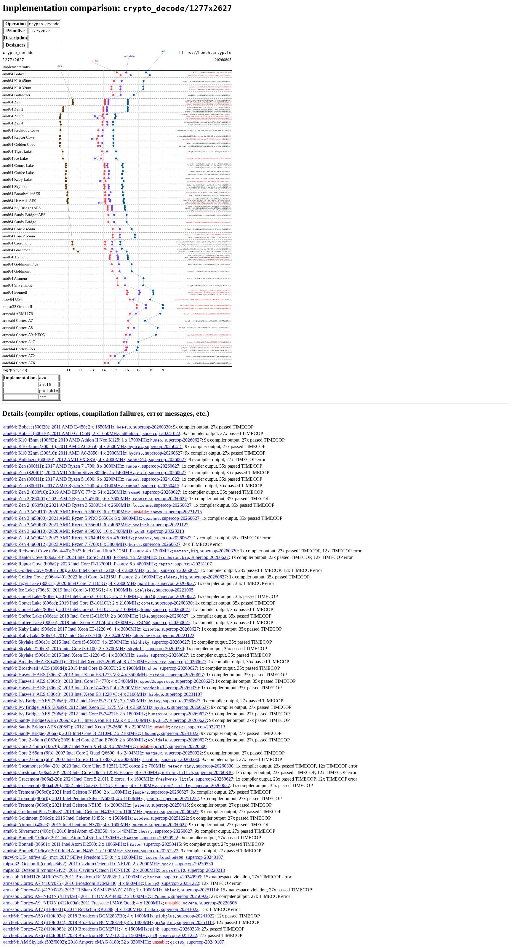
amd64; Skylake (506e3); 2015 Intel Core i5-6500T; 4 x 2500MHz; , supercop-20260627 (96, 642)
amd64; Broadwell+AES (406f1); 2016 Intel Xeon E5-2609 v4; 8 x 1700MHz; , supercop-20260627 (104, 661)
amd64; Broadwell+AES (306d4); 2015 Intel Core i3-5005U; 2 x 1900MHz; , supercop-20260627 (100, 668)
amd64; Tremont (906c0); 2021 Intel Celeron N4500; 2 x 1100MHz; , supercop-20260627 (95, 791)
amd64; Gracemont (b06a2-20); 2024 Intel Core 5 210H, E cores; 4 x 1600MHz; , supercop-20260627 (118, 778)
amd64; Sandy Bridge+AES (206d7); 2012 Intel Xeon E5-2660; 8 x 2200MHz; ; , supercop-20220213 (114, 726)
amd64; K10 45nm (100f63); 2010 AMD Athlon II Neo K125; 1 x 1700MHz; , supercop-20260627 (102, 439)
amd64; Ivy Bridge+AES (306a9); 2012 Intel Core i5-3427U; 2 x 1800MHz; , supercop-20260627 (105, 713)
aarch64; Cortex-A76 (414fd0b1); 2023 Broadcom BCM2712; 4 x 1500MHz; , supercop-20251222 (100, 935)
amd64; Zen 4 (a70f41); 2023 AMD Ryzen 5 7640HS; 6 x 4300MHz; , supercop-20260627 (97, 537)
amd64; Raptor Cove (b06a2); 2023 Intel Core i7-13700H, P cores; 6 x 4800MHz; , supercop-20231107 (107, 563)
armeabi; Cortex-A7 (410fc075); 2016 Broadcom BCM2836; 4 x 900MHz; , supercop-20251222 (101, 883)
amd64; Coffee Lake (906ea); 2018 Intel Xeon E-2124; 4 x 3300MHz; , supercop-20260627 (96, 622)
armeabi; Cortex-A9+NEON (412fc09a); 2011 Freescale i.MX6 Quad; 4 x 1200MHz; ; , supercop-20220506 (120, 902)
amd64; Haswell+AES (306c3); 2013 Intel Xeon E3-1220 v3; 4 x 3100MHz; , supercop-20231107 (102, 694)
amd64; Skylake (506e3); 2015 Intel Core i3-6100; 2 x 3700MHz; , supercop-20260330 (93, 648)
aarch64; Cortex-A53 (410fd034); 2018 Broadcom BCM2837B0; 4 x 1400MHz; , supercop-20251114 (108, 922)
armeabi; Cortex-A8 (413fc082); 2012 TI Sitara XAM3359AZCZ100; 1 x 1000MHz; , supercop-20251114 (110, 889)
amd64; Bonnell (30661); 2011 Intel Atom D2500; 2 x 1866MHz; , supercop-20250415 (92, 844)
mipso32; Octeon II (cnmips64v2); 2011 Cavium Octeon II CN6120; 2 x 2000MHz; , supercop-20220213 (114, 870)
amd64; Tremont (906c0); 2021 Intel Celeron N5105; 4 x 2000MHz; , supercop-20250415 (96, 805)
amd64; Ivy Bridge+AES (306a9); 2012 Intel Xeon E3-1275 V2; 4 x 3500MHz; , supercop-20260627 (106, 707)
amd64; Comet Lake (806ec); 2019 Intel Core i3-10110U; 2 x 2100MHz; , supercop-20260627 (99, 596)
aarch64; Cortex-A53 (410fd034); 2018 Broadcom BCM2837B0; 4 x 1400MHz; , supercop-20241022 (109, 915)
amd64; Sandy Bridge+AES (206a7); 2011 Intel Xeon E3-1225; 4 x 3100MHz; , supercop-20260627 (105, 720)
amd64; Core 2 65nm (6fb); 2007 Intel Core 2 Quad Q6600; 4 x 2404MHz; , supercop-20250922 (102, 752)
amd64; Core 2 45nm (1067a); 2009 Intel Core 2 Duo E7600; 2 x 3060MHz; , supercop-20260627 (105, 739)
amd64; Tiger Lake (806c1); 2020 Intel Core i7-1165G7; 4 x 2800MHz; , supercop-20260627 (99, 583)
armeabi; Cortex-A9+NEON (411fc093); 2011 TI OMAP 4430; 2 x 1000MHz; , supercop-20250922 (106, 896)
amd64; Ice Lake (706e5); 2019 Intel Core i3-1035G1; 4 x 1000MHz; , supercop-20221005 (98, 589)
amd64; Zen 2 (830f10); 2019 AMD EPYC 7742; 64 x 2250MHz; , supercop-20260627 (91, 492)
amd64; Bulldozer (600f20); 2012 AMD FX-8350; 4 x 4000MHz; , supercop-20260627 (94, 459)
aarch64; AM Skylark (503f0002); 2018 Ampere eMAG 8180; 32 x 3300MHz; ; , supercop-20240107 (113, 941)
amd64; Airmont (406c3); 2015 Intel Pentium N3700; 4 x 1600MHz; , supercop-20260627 (95, 824)
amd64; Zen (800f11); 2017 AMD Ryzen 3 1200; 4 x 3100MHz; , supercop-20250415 (91, 485)
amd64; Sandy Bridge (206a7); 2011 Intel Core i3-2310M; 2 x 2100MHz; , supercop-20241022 (101, 733)
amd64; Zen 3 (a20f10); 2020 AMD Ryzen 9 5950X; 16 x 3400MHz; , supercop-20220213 (93, 531)
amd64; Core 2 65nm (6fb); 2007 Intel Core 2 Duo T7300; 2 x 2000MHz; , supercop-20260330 (101, 759)
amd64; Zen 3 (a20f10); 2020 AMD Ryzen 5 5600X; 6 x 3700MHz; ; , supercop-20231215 (102, 511)
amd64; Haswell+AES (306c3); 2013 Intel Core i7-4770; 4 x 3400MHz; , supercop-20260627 (108, 681)
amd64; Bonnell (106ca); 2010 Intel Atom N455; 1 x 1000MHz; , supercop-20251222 (90, 850)
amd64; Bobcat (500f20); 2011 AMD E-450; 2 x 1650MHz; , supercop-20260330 (87, 426)
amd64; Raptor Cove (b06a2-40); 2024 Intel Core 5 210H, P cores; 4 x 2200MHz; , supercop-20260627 (116, 557)
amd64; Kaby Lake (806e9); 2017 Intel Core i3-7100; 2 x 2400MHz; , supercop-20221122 (98, 635)
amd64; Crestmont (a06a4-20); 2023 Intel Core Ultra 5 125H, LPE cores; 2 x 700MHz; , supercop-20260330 (118, 765)
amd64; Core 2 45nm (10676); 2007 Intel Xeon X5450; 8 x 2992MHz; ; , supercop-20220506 (105, 746)
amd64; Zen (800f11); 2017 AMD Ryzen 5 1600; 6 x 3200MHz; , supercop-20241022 (91, 479)
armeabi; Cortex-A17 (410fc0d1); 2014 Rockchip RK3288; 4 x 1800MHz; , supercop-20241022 (101, 909)
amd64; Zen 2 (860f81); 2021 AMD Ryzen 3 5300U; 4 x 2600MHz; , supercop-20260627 (97, 505)
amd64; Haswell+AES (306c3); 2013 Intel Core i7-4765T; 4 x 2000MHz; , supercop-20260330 (101, 687)
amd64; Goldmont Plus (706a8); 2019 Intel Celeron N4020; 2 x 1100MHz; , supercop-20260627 (101, 811)
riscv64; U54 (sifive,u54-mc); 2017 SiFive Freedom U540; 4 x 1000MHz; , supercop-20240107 (113, 857)
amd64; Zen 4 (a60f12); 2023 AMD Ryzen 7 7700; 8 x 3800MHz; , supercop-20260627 (91, 544)
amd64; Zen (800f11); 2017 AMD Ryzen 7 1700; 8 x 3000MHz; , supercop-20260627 (91, 466)
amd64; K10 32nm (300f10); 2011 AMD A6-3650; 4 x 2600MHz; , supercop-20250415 (93, 446)
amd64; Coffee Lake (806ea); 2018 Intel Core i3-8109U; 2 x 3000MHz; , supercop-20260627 (95, 615)
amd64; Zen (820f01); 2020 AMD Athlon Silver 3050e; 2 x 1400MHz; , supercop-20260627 (94, 472)
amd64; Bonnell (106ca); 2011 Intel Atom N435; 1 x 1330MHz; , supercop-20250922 (90, 837)
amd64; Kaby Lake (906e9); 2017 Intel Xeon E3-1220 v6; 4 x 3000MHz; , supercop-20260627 (101, 629)
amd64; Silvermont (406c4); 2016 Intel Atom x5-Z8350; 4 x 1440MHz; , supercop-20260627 (97, 831)
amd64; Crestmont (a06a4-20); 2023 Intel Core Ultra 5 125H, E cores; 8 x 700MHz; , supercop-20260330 (118, 772)
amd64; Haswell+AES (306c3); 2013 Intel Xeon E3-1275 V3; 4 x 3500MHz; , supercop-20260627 (103, 674)
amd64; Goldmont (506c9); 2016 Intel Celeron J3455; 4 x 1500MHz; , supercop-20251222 (95, 818)
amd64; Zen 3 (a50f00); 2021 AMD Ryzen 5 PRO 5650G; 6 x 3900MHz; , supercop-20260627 (101, 518)
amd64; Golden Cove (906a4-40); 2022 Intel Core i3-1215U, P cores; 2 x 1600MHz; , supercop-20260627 (115, 576)
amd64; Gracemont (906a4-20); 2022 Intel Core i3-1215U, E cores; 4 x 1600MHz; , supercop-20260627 (116, 785)
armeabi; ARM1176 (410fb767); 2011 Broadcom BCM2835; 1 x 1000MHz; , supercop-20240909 (102, 876)
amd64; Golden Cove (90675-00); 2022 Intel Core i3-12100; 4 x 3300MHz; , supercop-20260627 (100, 570)
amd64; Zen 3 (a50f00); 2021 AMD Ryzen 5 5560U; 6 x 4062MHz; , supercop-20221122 (95, 524)
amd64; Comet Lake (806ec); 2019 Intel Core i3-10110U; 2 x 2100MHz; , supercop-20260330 (98, 602)
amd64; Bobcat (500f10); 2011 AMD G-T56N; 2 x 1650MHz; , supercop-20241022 (91, 433)
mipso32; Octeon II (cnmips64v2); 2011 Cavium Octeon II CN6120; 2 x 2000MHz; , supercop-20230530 (108, 863)
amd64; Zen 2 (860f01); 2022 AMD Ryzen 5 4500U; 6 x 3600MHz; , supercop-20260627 (95, 498)
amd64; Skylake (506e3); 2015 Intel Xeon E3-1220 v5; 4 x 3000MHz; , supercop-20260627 (95, 655)
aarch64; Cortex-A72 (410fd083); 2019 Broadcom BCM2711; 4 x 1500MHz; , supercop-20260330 (101, 928)
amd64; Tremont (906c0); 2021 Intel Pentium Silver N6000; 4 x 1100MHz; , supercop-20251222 (101, 798)
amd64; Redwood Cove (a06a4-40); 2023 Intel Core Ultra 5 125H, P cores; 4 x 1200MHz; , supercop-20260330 (120, 550)
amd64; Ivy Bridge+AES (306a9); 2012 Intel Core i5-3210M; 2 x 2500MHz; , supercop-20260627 (101, 700)
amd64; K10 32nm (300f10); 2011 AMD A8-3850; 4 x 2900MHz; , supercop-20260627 (93, 452)
